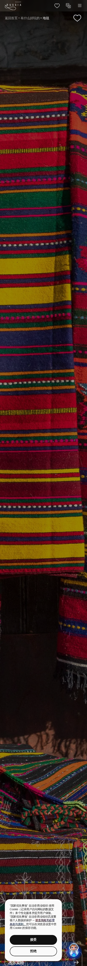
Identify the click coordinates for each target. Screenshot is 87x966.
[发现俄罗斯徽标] (13, 6)
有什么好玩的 (30, 18)
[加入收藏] (77, 18)
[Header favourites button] (57, 5)
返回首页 (11, 18)
